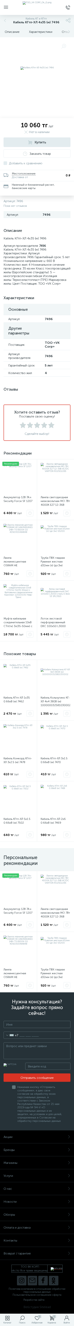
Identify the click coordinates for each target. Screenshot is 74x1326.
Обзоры (9, 1214)
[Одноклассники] (53, 1280)
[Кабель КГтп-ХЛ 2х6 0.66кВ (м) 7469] (55, 800)
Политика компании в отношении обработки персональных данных (37, 1290)
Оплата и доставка (17, 1227)
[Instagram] (21, 1280)
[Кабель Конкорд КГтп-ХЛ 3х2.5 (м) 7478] (18, 739)
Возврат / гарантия (17, 1253)
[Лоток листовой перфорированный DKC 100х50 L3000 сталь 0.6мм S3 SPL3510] (55, 599)
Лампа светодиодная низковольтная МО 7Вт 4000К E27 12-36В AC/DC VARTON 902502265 (55, 505)
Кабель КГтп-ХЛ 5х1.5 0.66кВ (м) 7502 (17, 820)
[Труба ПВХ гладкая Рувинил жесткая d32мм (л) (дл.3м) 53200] (55, 539)
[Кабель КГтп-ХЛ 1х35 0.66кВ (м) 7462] (18, 678)
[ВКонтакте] (32, 1280)
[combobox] (11, 1035)
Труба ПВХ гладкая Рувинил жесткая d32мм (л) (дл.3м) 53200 (53, 563)
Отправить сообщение (37, 1078)
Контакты (10, 1240)
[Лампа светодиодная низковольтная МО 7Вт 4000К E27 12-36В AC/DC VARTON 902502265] (55, 478)
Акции (8, 1137)
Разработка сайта (33, 1299)
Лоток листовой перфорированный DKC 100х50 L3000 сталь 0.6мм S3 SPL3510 (53, 626)
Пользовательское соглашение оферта (37, 1294)
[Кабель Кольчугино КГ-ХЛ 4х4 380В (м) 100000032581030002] (55, 678)
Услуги (8, 1176)
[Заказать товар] (30, 513)
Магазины (10, 1163)
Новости (10, 1201)
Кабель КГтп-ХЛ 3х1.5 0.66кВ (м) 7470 (54, 760)
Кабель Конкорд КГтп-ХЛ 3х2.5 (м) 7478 (18, 760)
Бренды (9, 1150)
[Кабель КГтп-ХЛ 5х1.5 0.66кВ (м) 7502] (18, 800)
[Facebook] (43, 1280)
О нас (8, 1189)
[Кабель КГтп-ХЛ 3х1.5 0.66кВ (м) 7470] (55, 739)
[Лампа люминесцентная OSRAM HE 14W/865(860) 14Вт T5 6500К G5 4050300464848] (18, 539)
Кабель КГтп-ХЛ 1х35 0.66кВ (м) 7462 (17, 699)
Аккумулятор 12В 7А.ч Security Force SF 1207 (18, 499)
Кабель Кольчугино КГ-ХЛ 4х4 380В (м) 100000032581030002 (55, 701)
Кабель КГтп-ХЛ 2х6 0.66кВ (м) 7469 (53, 820)
